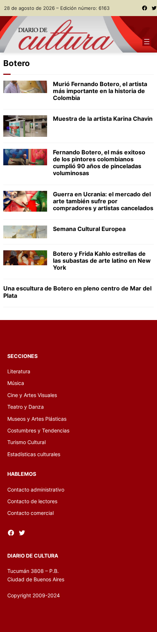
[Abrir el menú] (146, 41)
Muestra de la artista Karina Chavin (103, 118)
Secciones (22, 356)
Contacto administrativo (35, 489)
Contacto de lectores (32, 501)
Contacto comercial (30, 513)
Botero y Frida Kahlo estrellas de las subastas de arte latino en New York (102, 260)
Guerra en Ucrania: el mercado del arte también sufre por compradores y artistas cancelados (103, 201)
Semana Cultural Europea (89, 229)
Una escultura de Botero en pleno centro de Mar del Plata (77, 292)
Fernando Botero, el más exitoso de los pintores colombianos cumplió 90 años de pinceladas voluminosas (99, 163)
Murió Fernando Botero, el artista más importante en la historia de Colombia (100, 91)
